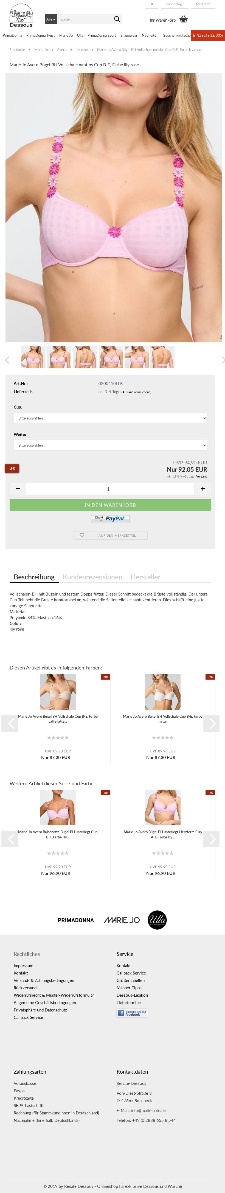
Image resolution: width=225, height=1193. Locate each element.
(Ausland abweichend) (136, 392)
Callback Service (28, 1017)
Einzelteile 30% (208, 35)
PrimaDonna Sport (102, 35)
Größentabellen (131, 980)
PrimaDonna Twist (40, 35)
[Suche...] (117, 19)
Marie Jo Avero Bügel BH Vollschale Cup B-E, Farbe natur (163, 719)
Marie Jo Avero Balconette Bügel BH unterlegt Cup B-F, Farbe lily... (57, 834)
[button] (151, 4)
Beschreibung (34, 577)
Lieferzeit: (23, 391)
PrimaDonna (12, 35)
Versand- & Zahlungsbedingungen (44, 980)
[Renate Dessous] (23, 19)
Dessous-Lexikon (132, 995)
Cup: (18, 406)
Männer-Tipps (129, 987)
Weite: (20, 434)
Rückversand (25, 987)
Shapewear (128, 35)
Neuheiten (150, 35)
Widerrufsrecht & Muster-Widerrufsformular (54, 995)
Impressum (23, 965)
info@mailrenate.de (148, 1110)
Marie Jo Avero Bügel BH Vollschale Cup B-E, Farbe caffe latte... (58, 719)
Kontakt (21, 972)
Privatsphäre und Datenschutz (40, 1009)
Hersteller (145, 577)
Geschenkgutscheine (179, 35)
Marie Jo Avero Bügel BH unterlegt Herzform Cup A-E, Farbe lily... (163, 834)
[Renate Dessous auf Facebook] (164, 1011)
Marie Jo (66, 35)
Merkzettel (203, 4)
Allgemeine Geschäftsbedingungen (45, 1002)
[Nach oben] (210, 1184)
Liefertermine (129, 1002)
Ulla (80, 35)
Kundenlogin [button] (174, 4)
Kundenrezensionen (92, 577)
